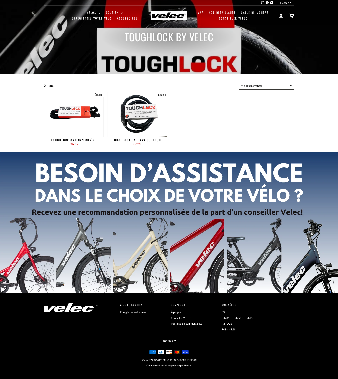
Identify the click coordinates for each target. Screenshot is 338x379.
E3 (223, 312)
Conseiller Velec (233, 18)
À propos (176, 312)
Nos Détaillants (222, 12)
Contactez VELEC (181, 318)
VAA (201, 12)
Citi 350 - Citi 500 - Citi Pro (238, 318)
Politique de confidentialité (186, 323)
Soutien (113, 12)
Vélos (92, 12)
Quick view (73, 133)
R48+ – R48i (229, 329)
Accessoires (127, 18)
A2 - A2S (227, 323)
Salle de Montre (255, 12)
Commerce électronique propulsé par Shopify (169, 365)
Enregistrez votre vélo (92, 18)
